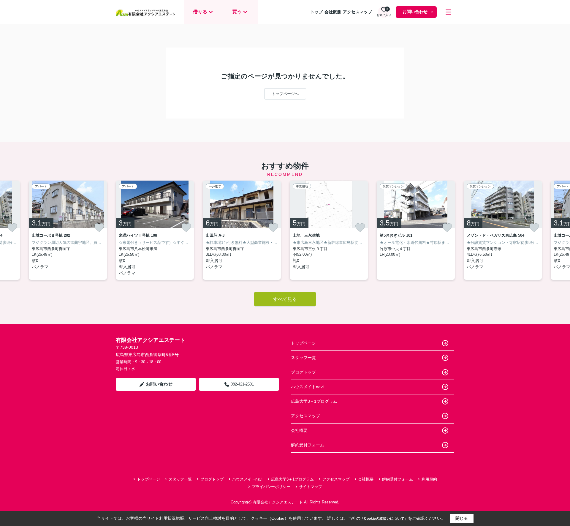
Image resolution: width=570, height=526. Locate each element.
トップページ (303, 343)
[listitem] (154, 230)
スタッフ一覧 (303, 357)
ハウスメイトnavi (307, 386)
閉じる (461, 518)
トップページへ (285, 93)
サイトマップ (310, 486)
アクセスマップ (357, 12)
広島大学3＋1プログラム (314, 401)
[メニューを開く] (448, 12)
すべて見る (285, 299)
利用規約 (429, 479)
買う (237, 11)
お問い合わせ (415, 11)
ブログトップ (303, 372)
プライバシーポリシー (271, 486)
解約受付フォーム (307, 445)
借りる (200, 11)
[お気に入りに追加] (12, 227)
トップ (316, 12)
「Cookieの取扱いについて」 (384, 518)
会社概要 (332, 12)
